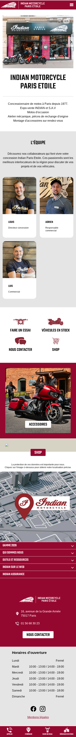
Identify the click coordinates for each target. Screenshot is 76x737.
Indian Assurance (13, 574)
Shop (38, 453)
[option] (38, 41)
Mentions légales (38, 717)
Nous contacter (38, 635)
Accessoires (38, 424)
